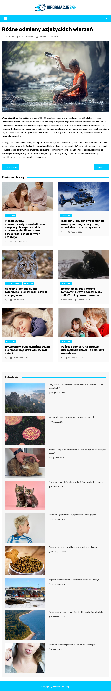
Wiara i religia (54, 37)
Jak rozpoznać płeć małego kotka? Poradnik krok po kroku (76, 482)
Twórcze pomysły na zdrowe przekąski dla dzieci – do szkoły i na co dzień (82, 350)
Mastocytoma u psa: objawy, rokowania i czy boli (71, 417)
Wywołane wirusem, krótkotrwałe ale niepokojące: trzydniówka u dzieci (27, 350)
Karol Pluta (9, 37)
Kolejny (100, 167)
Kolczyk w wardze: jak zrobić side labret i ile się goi (72, 644)
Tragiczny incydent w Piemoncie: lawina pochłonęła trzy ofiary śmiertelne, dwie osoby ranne (82, 224)
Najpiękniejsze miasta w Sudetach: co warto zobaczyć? (74, 579)
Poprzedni (12, 167)
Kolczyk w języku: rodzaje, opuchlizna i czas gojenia (72, 515)
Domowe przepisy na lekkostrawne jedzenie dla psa (73, 547)
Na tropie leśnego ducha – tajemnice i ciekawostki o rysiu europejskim (26, 292)
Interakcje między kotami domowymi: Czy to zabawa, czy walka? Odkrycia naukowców (81, 292)
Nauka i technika (13, 283)
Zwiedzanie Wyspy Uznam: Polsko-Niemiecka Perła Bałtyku (76, 612)
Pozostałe (43, 37)
